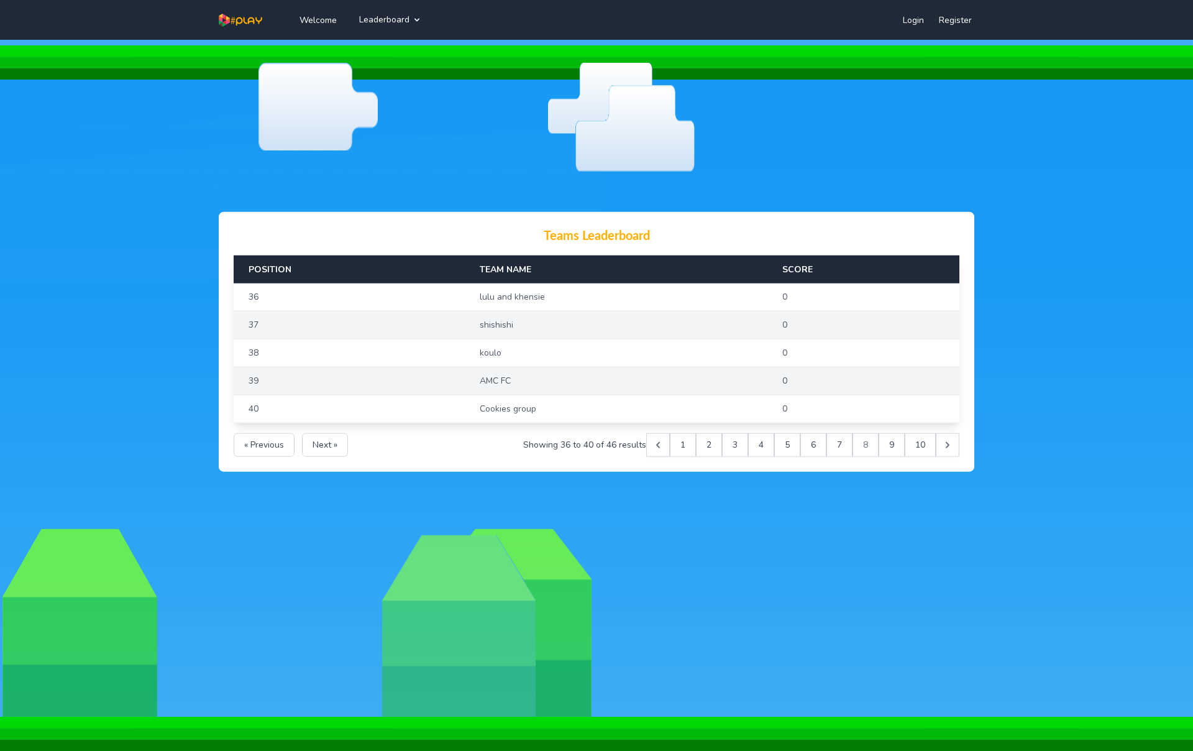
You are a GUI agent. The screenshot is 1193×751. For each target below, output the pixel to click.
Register (955, 20)
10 (920, 444)
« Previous (264, 444)
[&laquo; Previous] (658, 444)
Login (913, 20)
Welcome (318, 20)
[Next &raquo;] (947, 444)
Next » (325, 444)
